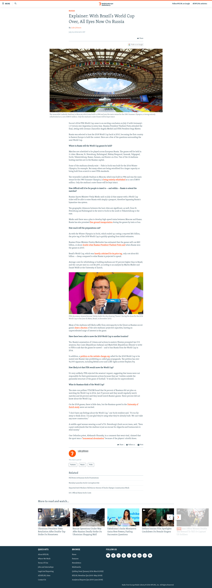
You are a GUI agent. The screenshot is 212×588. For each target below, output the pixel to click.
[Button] (140, 38)
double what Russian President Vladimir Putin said (104, 245)
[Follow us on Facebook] (134, 555)
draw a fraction (81, 328)
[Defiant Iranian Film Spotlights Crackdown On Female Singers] (158, 517)
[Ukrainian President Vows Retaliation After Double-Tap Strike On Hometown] (54, 517)
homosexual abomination (93, 439)
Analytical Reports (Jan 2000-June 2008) (87, 580)
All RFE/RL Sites (44, 575)
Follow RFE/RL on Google (181, 4)
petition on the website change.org (95, 356)
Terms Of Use (43, 563)
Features (75, 559)
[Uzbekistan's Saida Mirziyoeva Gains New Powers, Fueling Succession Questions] (123, 517)
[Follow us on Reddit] (113, 555)
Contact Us (42, 580)
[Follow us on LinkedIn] (139, 555)
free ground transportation (101, 222)
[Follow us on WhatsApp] (145, 555)
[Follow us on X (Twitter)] (129, 555)
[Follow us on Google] (124, 555)
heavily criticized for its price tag (108, 254)
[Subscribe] (150, 555)
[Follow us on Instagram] (118, 555)
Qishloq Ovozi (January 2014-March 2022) (88, 571)
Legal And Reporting (46, 571)
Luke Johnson (76, 28)
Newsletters (76, 563)
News (74, 554)
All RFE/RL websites (200, 4)
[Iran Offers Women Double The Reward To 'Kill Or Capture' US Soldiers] (193, 517)
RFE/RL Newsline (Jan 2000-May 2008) (87, 575)
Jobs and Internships (46, 567)
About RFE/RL (43, 554)
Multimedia (76, 567)
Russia (72, 11)
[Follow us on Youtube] (108, 555)
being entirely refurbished (114, 180)
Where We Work (44, 559)
